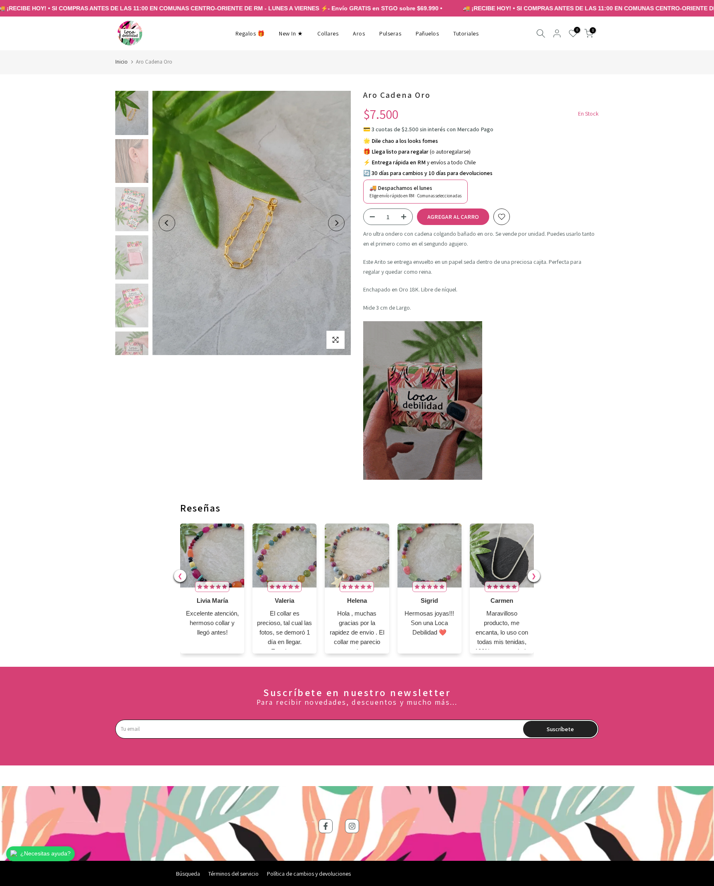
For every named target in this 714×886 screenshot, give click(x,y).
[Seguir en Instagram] (352, 826)
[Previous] (167, 223)
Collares (327, 33)
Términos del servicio (233, 873)
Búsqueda (188, 873)
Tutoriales (465, 33)
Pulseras (390, 33)
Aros (359, 33)
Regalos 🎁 (250, 33)
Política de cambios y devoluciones (309, 873)
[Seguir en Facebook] (326, 826)
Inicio (121, 61)
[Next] (336, 223)
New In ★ (291, 33)
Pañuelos (427, 33)
